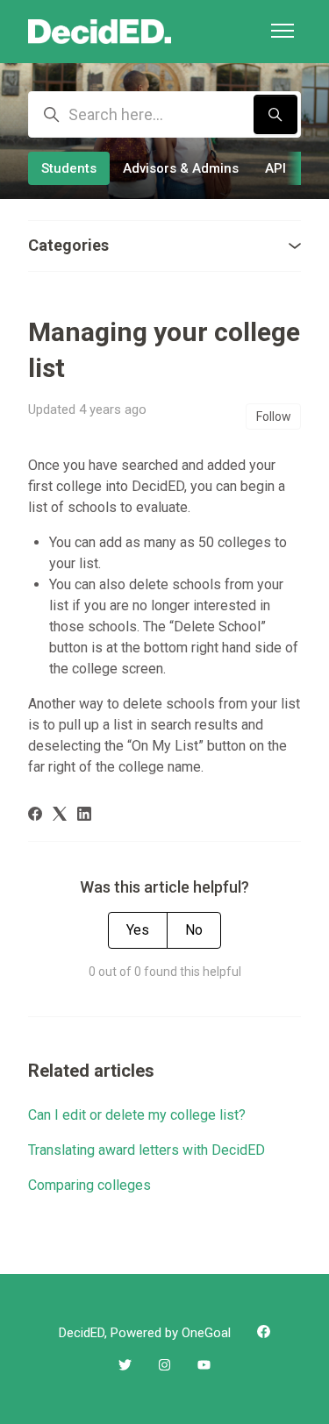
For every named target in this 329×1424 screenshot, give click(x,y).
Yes (137, 930)
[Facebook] (35, 816)
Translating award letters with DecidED (146, 1150)
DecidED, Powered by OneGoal (145, 1333)
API (275, 168)
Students (69, 168)
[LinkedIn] (84, 816)
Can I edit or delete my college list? (137, 1115)
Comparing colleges (89, 1185)
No (194, 930)
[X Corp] (60, 816)
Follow (273, 416)
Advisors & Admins (181, 168)
